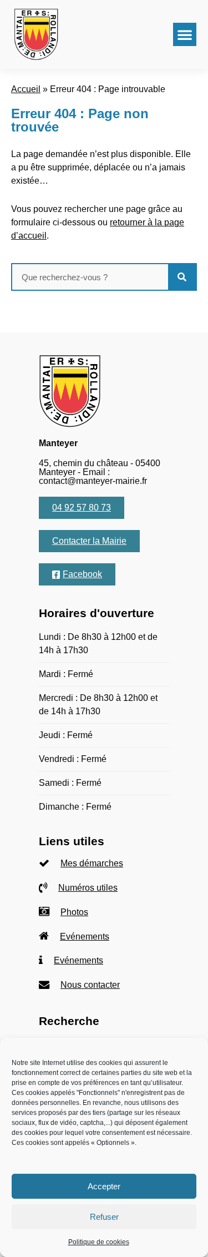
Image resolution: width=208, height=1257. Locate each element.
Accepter (104, 1186)
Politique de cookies (98, 1242)
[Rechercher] (182, 277)
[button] (184, 34)
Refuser (104, 1216)
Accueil (25, 89)
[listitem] (104, 864)
